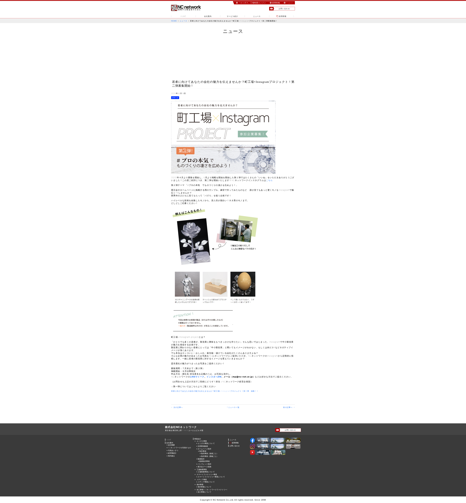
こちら (269, 180)
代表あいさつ (173, 450)
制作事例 (202, 451)
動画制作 (201, 459)
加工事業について (204, 492)
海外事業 (200, 484)
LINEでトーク (197, 377)
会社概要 (171, 445)
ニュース (257, 16)
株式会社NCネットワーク (188, 8)
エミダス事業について (206, 443)
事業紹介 (197, 439)
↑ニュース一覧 (233, 407)
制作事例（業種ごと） (209, 456)
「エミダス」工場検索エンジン (252, 3)
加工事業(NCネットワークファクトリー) (212, 490)
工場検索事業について (206, 472)
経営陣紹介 (172, 453)
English (289, 3)
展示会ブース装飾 (204, 467)
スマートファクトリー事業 (207, 474)
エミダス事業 (202, 441)
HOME (183, 16)
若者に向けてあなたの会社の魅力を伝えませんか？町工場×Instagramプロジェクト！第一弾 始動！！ (214, 391)
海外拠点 (171, 456)
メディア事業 (202, 479)
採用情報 (276, 3)
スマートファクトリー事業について (211, 477)
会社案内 (208, 16)
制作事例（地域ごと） (209, 453)
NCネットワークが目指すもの (179, 448)
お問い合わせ (284, 9)
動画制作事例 (204, 461)
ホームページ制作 (204, 449)
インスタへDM (214, 377)
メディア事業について (206, 482)
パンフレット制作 (204, 464)
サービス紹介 (232, 16)
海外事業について (204, 487)
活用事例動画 (203, 446)
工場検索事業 (202, 469)
